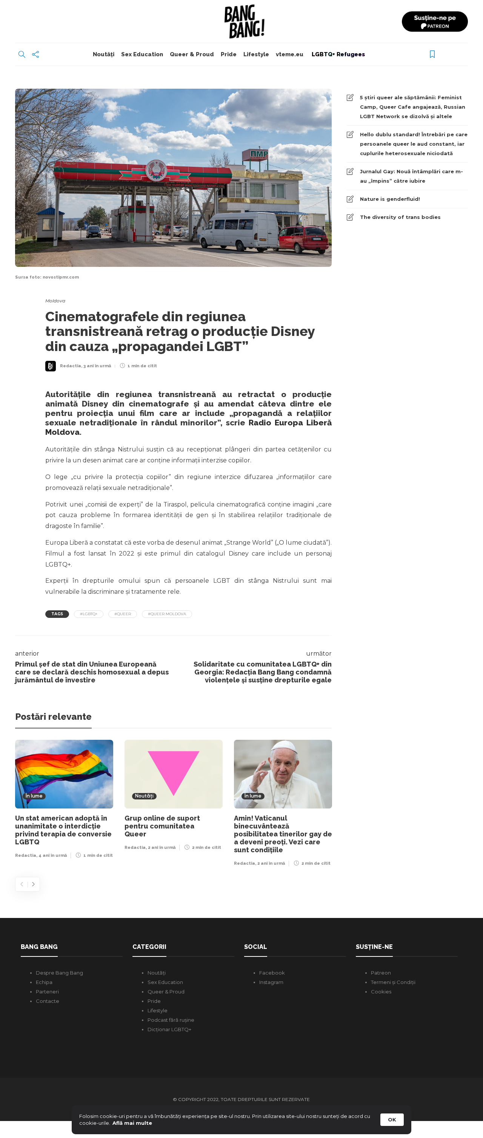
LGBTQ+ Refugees (337, 54)
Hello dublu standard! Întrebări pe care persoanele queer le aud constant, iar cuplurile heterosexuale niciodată (414, 143)
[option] (64, 801)
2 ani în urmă (161, 847)
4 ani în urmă (52, 855)
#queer (122, 613)
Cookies (381, 992)
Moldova (55, 300)
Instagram (271, 982)
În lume (34, 796)
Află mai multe (132, 1123)
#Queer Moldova (167, 613)
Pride (229, 54)
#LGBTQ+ (88, 613)
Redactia (70, 365)
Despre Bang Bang (59, 973)
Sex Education (142, 54)
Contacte (47, 1001)
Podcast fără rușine (171, 1020)
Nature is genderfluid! (390, 199)
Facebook (272, 973)
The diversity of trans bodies (400, 217)
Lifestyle (256, 54)
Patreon (381, 973)
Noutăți (103, 54)
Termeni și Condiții (393, 982)
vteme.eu (289, 54)
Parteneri (47, 992)
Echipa (44, 982)
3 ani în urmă (97, 365)
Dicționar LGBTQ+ (169, 1029)
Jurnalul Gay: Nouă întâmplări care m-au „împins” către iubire (411, 176)
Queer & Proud (192, 54)
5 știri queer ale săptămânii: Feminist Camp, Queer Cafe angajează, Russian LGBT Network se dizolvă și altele (412, 106)
